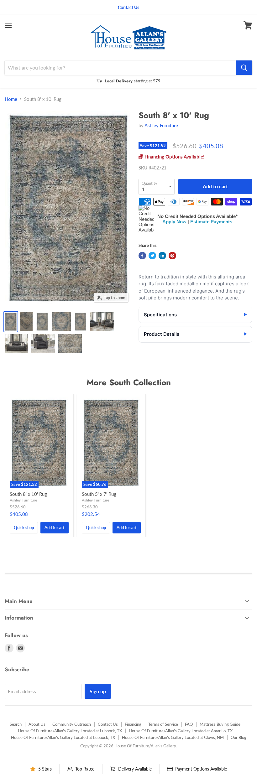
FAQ (189, 724)
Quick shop (24, 527)
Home (11, 99)
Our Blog (238, 737)
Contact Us (108, 724)
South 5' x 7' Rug (99, 494)
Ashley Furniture (161, 125)
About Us (37, 724)
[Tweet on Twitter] (152, 255)
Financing (133, 724)
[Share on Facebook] (142, 255)
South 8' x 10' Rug (28, 494)
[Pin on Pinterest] (172, 255)
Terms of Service (163, 724)
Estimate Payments (211, 221)
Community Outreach (71, 724)
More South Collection (129, 382)
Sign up (98, 691)
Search (16, 724)
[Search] (244, 67)
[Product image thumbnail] (26, 322)
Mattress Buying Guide (220, 724)
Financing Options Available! (173, 156)
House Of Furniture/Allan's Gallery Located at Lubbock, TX (70, 730)
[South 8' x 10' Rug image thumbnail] (11, 322)
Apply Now (174, 221)
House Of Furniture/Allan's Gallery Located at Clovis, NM (173, 737)
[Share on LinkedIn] (162, 255)
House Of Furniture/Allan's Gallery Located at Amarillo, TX (181, 730)
